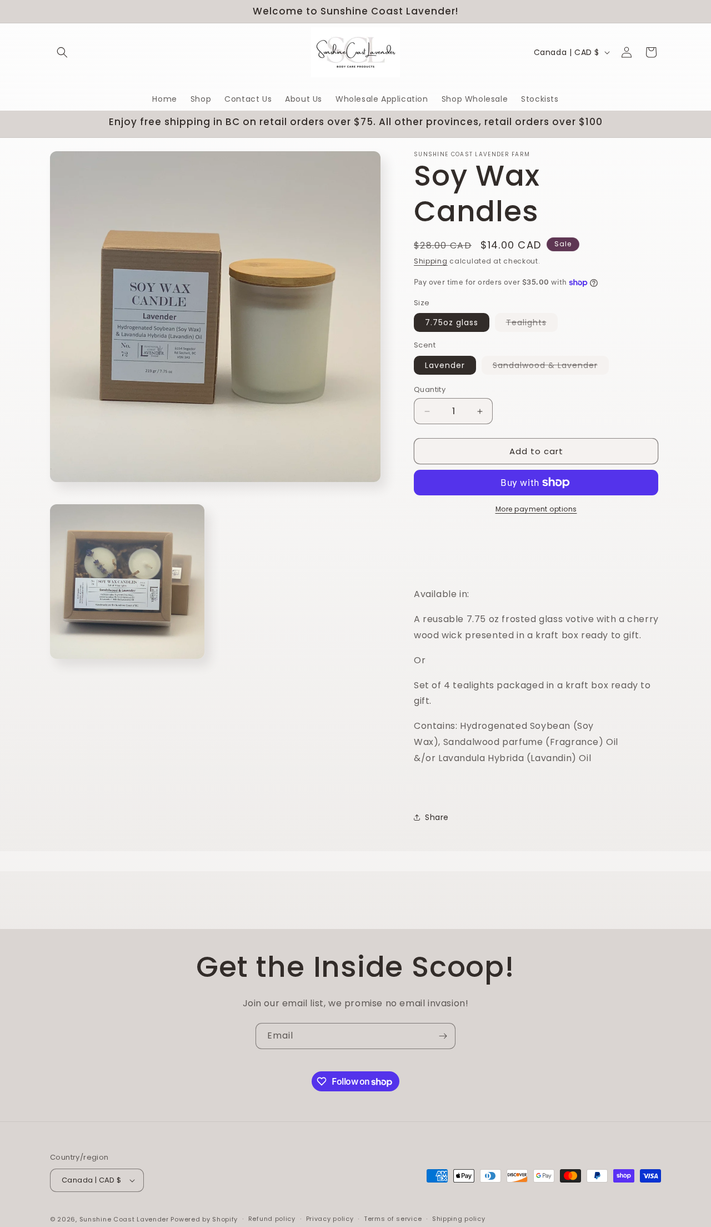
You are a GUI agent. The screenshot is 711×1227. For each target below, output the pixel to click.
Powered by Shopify (204, 1219)
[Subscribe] (442, 1036)
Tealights (532, 324)
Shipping (431, 261)
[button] (62, 52)
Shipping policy (458, 1218)
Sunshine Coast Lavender (124, 1219)
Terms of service (393, 1218)
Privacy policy (330, 1218)
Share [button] (437, 817)
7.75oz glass (451, 322)
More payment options (536, 509)
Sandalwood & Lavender (551, 367)
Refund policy (272, 1218)
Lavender (445, 365)
